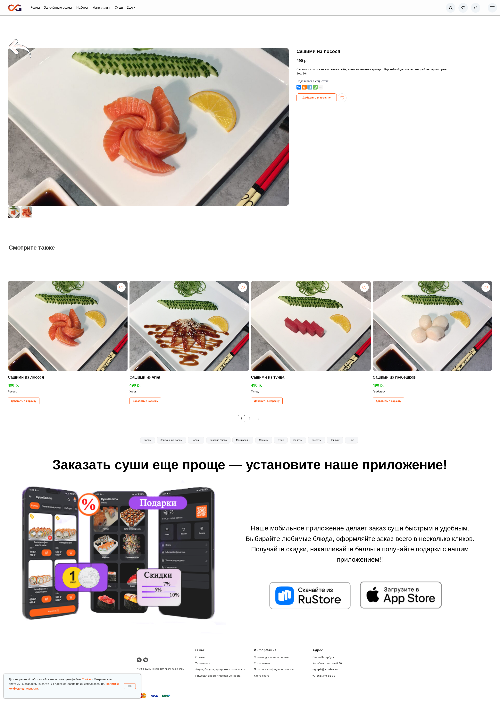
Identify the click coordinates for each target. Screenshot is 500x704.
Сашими (263, 440)
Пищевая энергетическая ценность (217, 675)
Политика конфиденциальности (274, 669)
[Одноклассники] (304, 87)
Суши (281, 440)
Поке (351, 440)
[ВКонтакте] (298, 87)
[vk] (145, 659)
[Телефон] (139, 659)
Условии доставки (265, 657)
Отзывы (200, 657)
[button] (451, 8)
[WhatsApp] (315, 87)
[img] (15, 8)
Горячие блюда (218, 440)
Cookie (86, 679)
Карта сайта (261, 675)
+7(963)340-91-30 (323, 675)
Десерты (316, 440)
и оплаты (283, 657)
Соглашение (262, 663)
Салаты (297, 440)
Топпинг (335, 440)
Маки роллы (243, 440)
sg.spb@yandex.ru (325, 669)
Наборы (196, 440)
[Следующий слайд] (283, 126)
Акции (199, 669)
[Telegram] (309, 87)
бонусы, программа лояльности (224, 669)
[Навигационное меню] (492, 7)
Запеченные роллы (171, 440)
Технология (202, 663)
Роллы (147, 440)
